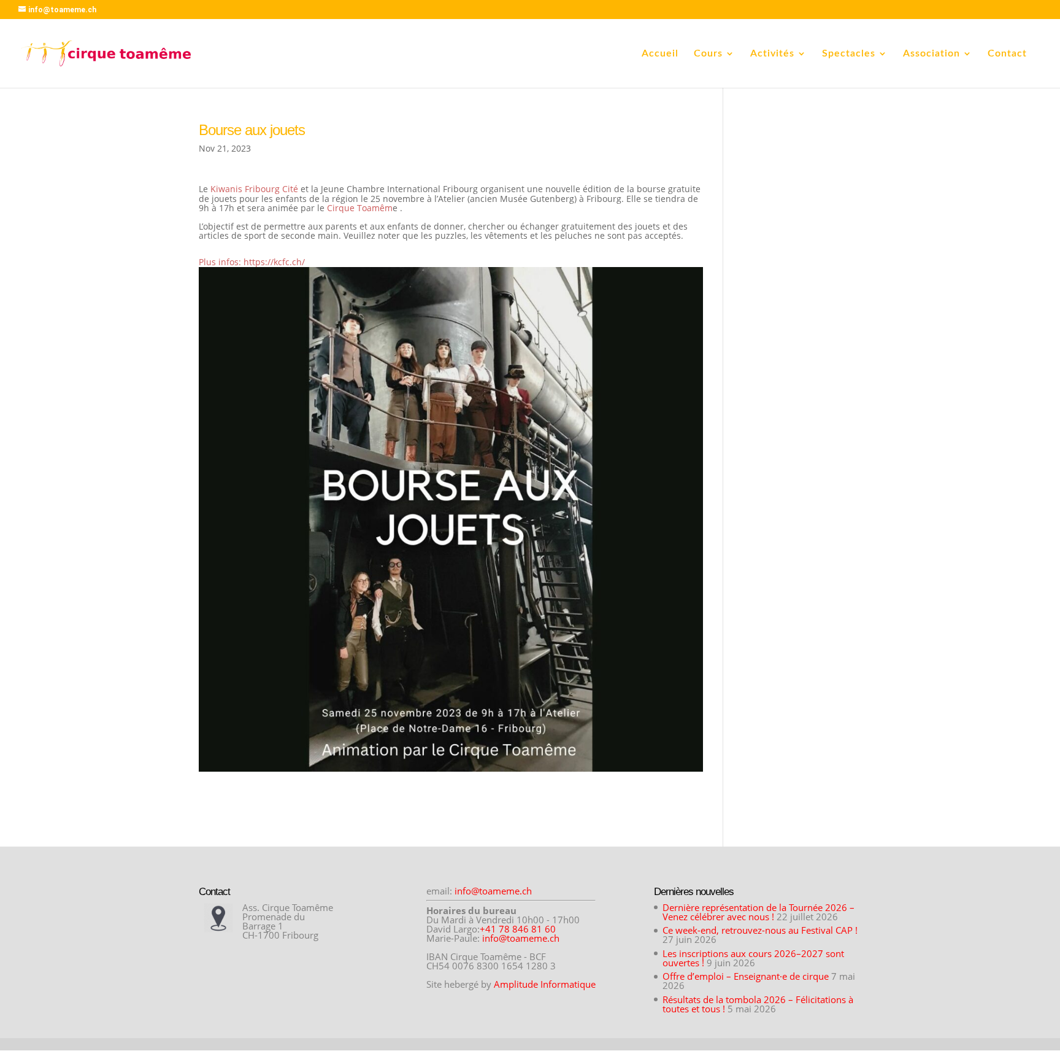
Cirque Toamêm (359, 208)
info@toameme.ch (493, 891)
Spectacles (848, 53)
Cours (708, 53)
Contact (1007, 53)
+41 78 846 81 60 (518, 929)
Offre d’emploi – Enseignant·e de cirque (745, 976)
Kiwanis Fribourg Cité (254, 189)
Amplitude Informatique (545, 984)
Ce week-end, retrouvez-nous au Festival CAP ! (760, 930)
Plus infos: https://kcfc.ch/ (252, 262)
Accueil (660, 53)
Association (931, 53)
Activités (772, 53)
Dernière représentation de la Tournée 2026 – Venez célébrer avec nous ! (758, 912)
